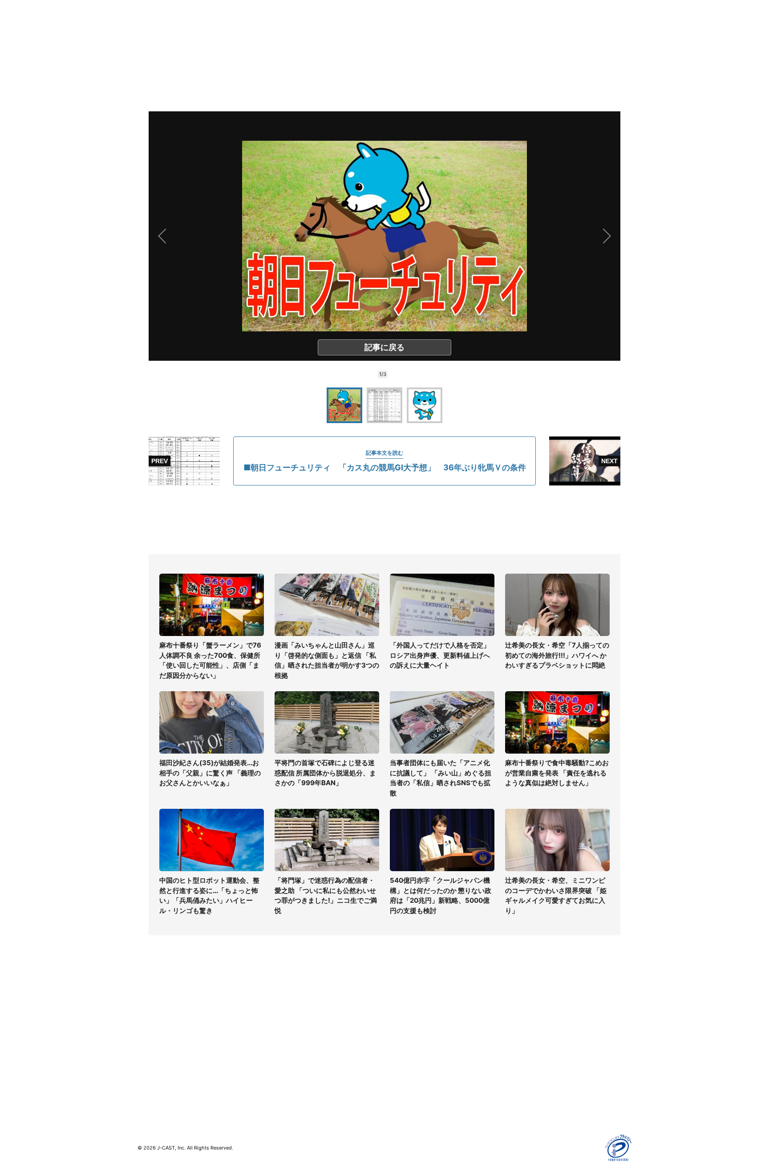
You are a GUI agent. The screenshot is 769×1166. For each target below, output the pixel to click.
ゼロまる (273, 1087)
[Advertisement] (384, 520)
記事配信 (520, 1081)
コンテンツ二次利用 (536, 1094)
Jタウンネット (281, 1074)
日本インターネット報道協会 (548, 1107)
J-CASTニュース (285, 1004)
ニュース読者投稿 (409, 1043)
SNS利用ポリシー (533, 1030)
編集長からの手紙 (409, 1056)
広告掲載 (520, 1068)
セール (147, 1068)
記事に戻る (384, 347)
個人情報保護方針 (533, 1004)
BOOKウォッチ (282, 1048)
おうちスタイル (159, 1087)
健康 (144, 1043)
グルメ (147, 1017)
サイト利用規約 (530, 1017)
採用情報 (396, 1017)
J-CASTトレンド (285, 1017)
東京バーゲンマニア (289, 1061)
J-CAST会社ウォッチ (291, 1030)
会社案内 (396, 1004)
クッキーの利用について (542, 1056)
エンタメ (150, 1056)
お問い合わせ (403, 1030)
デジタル (150, 1030)
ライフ (147, 1004)
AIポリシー (523, 1043)
